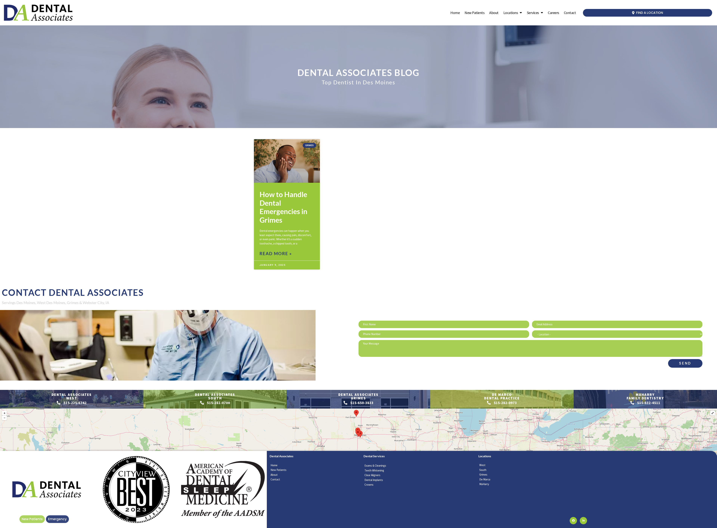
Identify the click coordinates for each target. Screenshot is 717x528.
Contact (570, 12)
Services (533, 12)
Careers (553, 12)
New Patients (474, 12)
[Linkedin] (583, 520)
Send (685, 363)
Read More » (276, 253)
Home (455, 12)
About (494, 12)
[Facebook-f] (573, 520)
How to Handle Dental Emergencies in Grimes (283, 207)
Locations (510, 12)
